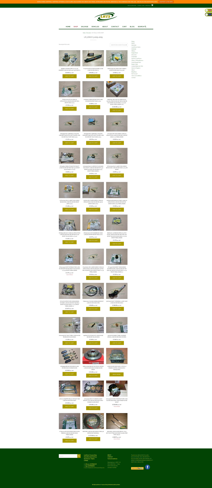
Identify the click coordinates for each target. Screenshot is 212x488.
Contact (115, 26)
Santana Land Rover (137, 58)
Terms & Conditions (137, 75)
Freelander (134, 56)
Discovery (88, 32)
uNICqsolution (117, 484)
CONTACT (110, 457)
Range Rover (135, 52)
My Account (134, 73)
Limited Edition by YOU (137, 66)
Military (133, 51)
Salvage (84, 26)
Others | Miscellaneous (137, 60)
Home (68, 26)
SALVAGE (134, 45)
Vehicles (95, 26)
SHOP (133, 43)
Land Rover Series (136, 47)
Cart (124, 26)
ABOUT (109, 455)
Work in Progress (136, 68)
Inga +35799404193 (90, 466)
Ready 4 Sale (135, 64)
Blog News (134, 72)
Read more (116, 374)
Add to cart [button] (69, 76)
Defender (134, 49)
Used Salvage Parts (136, 62)
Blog (132, 26)
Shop (76, 26)
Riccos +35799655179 (91, 464)
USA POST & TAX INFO (166, 1)
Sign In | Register (132, 5)
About (105, 26)
